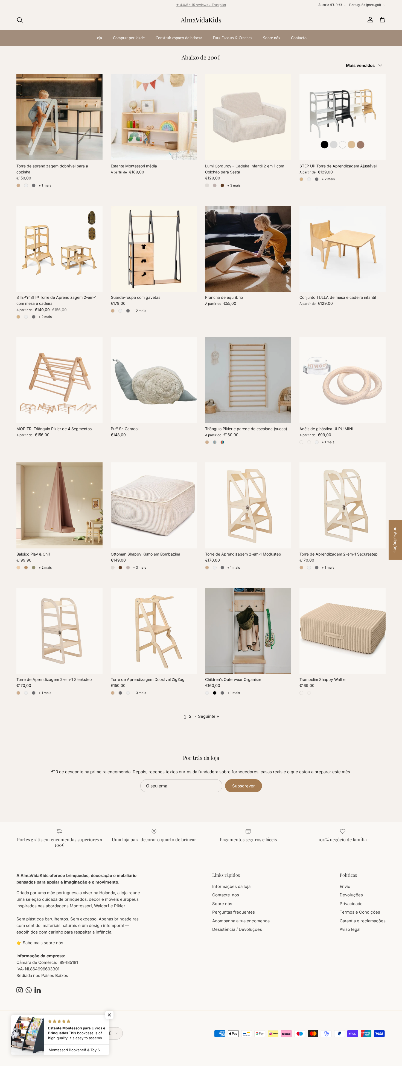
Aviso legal (350, 929)
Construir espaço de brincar (179, 38)
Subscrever (243, 786)
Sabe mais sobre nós (43, 942)
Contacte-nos (225, 894)
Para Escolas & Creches (232, 38)
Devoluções (351, 894)
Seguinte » (208, 716)
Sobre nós (271, 38)
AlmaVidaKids (39, 1047)
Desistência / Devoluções (237, 929)
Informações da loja (231, 886)
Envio (345, 886)
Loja (98, 38)
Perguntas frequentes (233, 912)
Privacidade (351, 903)
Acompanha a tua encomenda (241, 920)
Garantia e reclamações (363, 920)
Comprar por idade (129, 38)
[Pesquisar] (19, 20)
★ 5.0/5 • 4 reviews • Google (201, 5)
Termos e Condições (360, 912)
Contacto (299, 38)
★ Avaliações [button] (395, 540)
